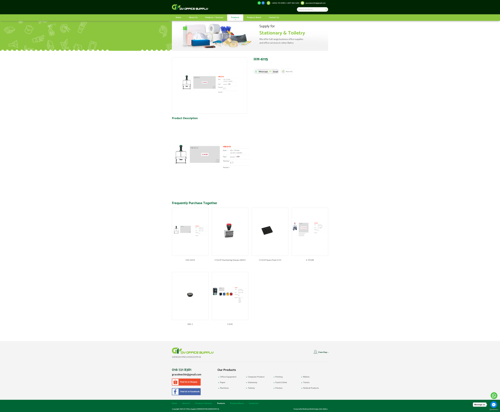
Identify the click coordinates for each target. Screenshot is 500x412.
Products (235, 17)
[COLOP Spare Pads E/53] (270, 232)
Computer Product (256, 377)
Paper (222, 382)
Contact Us (274, 17)
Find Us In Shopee (188, 382)
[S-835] (230, 296)
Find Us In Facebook (189, 391)
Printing (279, 377)
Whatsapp (263, 71)
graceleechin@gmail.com (186, 374)
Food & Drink (281, 382)
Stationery (252, 382)
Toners (306, 382)
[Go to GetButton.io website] (494, 409)
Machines (224, 388)
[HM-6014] (190, 232)
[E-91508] (310, 232)
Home (178, 17)
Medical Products (311, 388)
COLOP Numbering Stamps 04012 (230, 260)
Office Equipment (228, 377)
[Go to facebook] (493, 404)
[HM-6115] (209, 85)
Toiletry (251, 388)
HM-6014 (190, 260)
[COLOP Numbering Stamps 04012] (230, 232)
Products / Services (214, 17)
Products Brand (254, 17)
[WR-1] (190, 296)
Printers (279, 388)
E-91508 (310, 260)
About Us (193, 17)
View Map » (323, 352)
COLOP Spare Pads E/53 (270, 260)
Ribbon (306, 377)
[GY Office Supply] (204, 7)
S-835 (230, 324)
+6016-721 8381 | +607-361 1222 (285, 3)
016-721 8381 (181, 370)
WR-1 (190, 324)
